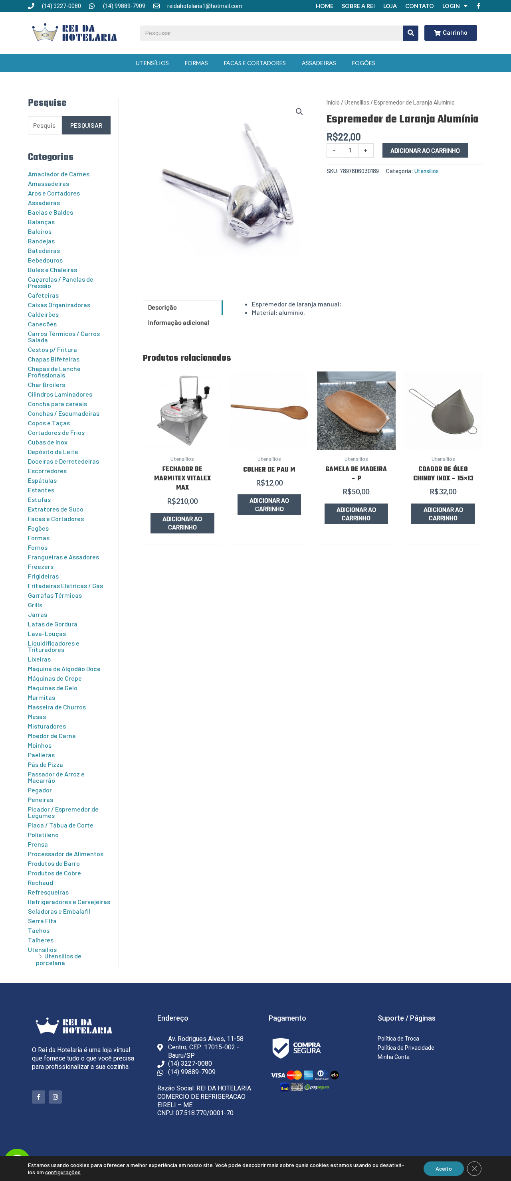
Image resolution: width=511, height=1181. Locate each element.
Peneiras (40, 799)
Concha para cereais (57, 403)
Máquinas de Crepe (55, 678)
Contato (419, 5)
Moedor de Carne (52, 735)
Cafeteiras (43, 295)
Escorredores (47, 470)
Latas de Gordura (52, 624)
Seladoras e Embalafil (59, 911)
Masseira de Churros (57, 707)
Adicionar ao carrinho (425, 150)
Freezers (40, 566)
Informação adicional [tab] (178, 322)
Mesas (37, 716)
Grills (35, 604)
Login (451, 5)
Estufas (39, 499)
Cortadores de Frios (56, 432)
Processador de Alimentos (65, 853)
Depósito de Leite (53, 451)
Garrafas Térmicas (55, 595)
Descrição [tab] (162, 307)
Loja (390, 5)
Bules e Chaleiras (52, 269)
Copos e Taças (49, 423)
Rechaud (40, 882)
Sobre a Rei (358, 5)
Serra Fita (42, 920)
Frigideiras (43, 576)
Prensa (38, 844)
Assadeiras (319, 62)
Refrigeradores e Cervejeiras (69, 901)
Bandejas (41, 241)
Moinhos (39, 745)
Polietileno (43, 834)
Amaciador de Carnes (58, 174)
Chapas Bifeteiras (53, 359)
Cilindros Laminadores (60, 394)
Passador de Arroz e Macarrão (56, 777)
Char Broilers (46, 384)
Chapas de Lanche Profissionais (54, 372)
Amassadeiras (48, 183)
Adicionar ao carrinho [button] (182, 523)
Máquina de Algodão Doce (64, 668)
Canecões (42, 324)
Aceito (444, 1168)
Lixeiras (39, 659)
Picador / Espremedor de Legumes (63, 812)
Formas (196, 62)
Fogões (363, 62)
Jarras (37, 614)
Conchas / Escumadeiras (63, 413)
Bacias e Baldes (50, 212)
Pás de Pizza (45, 764)
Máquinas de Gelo (52, 687)
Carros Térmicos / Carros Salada (64, 337)
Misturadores (47, 726)
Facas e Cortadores (255, 62)
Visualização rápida (182, 441)
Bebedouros (45, 260)
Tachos (39, 930)
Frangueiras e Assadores (63, 557)
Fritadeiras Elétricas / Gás (65, 585)
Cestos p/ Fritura (52, 349)
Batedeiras (44, 250)
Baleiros (39, 231)
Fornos (38, 547)
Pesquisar (86, 125)
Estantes (41, 490)
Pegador (40, 790)
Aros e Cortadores (54, 193)
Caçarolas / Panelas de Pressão (60, 282)
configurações (63, 1172)
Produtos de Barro (54, 863)
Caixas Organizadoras (59, 304)
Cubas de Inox (47, 442)
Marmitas (41, 697)
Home (324, 5)
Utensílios (152, 62)
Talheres (40, 940)
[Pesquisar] (410, 33)
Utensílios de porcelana (58, 959)
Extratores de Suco (55, 509)
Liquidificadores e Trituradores (53, 646)
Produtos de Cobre (54, 873)
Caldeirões (43, 314)
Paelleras (41, 754)
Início (333, 102)
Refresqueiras (48, 892)
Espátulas (42, 480)
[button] (299, 112)
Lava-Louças (47, 633)
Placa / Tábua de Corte (60, 825)
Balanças (41, 221)
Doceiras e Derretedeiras (63, 461)
